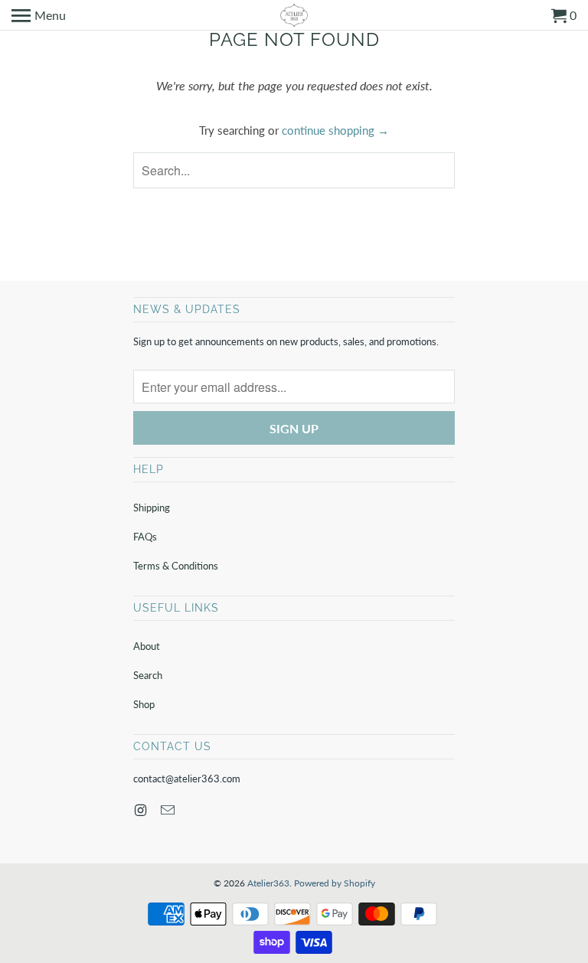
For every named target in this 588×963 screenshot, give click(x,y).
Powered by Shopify (334, 883)
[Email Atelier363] (169, 809)
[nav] (38, 15)
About (146, 646)
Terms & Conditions (175, 566)
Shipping (151, 507)
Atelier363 (268, 883)
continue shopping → (335, 130)
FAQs (145, 536)
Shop (144, 704)
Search (147, 675)
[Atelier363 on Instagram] (141, 809)
